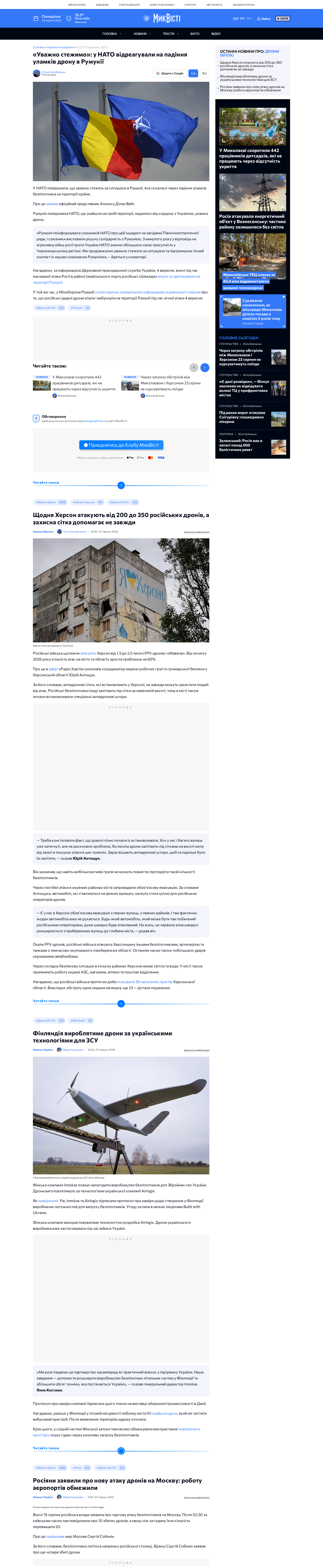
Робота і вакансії (129, 4)
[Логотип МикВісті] (167, 18)
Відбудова (102, 4)
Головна (39, 47)
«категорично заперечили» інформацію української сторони (147, 292)
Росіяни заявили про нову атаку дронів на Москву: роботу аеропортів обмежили (252, 88)
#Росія (77, 1467)
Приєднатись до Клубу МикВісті (124, 445)
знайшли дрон (164, 1413)
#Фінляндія (78, 1020)
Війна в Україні (76, 4)
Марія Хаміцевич (73, 1049)
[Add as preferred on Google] (146, 18)
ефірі (53, 669)
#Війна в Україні (46, 502)
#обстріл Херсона (84, 502)
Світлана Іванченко (75, 531)
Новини (52, 47)
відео (216, 33)
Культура (190, 4)
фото (194, 33)
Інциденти (67, 47)
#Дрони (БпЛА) (45, 307)
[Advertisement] (121, 342)
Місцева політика (244, 4)
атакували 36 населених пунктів (144, 981)
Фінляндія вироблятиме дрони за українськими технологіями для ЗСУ (248, 78)
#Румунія (76, 307)
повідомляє (48, 1200)
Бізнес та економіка (162, 4)
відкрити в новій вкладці (196, 531)
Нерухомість (214, 4)
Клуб (284, 18)
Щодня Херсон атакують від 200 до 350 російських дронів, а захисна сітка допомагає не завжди (251, 65)
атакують (88, 653)
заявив (52, 203)
